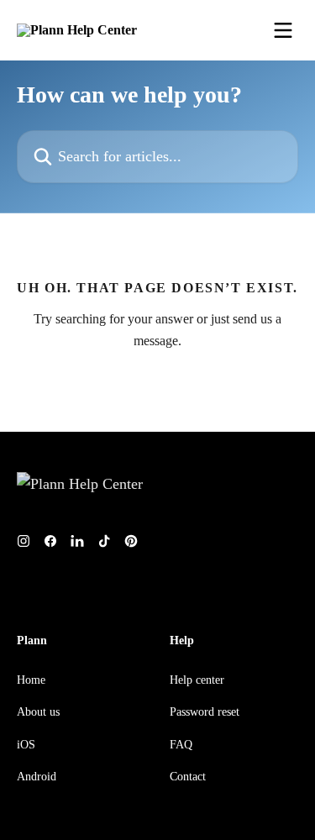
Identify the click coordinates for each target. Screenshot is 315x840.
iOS (26, 744)
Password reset (204, 712)
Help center (197, 680)
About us (38, 712)
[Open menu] (283, 30)
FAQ (181, 744)
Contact (188, 776)
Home (31, 680)
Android (36, 776)
